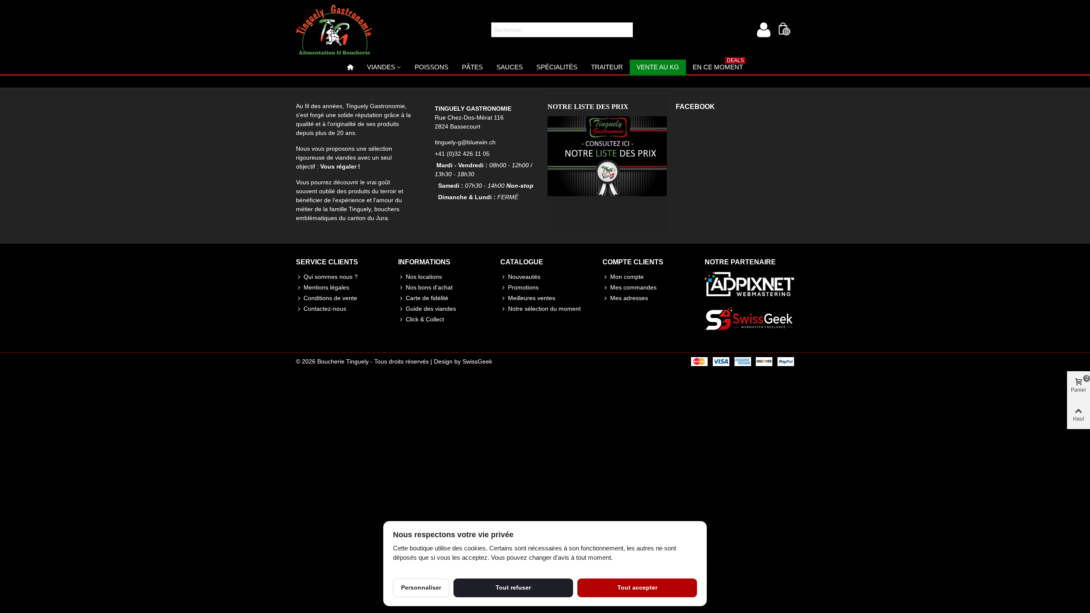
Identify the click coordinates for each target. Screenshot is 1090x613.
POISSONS (431, 67)
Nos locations (424, 276)
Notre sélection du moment (544, 308)
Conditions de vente (330, 298)
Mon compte (627, 276)
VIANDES (381, 67)
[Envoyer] (625, 30)
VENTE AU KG (658, 67)
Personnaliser (421, 587)
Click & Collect (425, 319)
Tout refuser (513, 587)
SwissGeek (477, 361)
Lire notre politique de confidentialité (442, 567)
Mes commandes (633, 287)
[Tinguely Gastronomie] (334, 29)
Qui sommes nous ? (331, 276)
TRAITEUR (607, 67)
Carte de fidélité (427, 298)
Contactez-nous (325, 308)
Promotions (523, 287)
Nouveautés (524, 276)
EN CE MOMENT (718, 65)
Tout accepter (637, 587)
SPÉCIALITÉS (556, 67)
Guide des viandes (431, 308)
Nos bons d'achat (429, 287)
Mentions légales (326, 287)
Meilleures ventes (531, 298)
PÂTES (472, 67)
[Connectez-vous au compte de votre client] (763, 30)
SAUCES (509, 67)
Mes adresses (629, 298)
